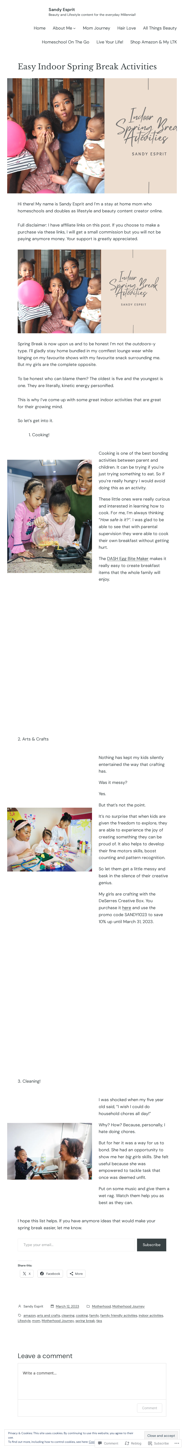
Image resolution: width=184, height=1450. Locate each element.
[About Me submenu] (74, 28)
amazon (29, 1315)
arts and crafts (48, 1315)
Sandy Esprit (62, 9)
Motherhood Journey (128, 1306)
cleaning (68, 1315)
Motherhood (101, 1306)
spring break (85, 1321)
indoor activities (151, 1315)
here (126, 908)
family (94, 1315)
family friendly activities (118, 1315)
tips (99, 1321)
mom (36, 1321)
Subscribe (152, 1244)
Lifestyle (24, 1321)
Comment (149, 1408)
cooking (82, 1315)
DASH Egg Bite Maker (128, 558)
